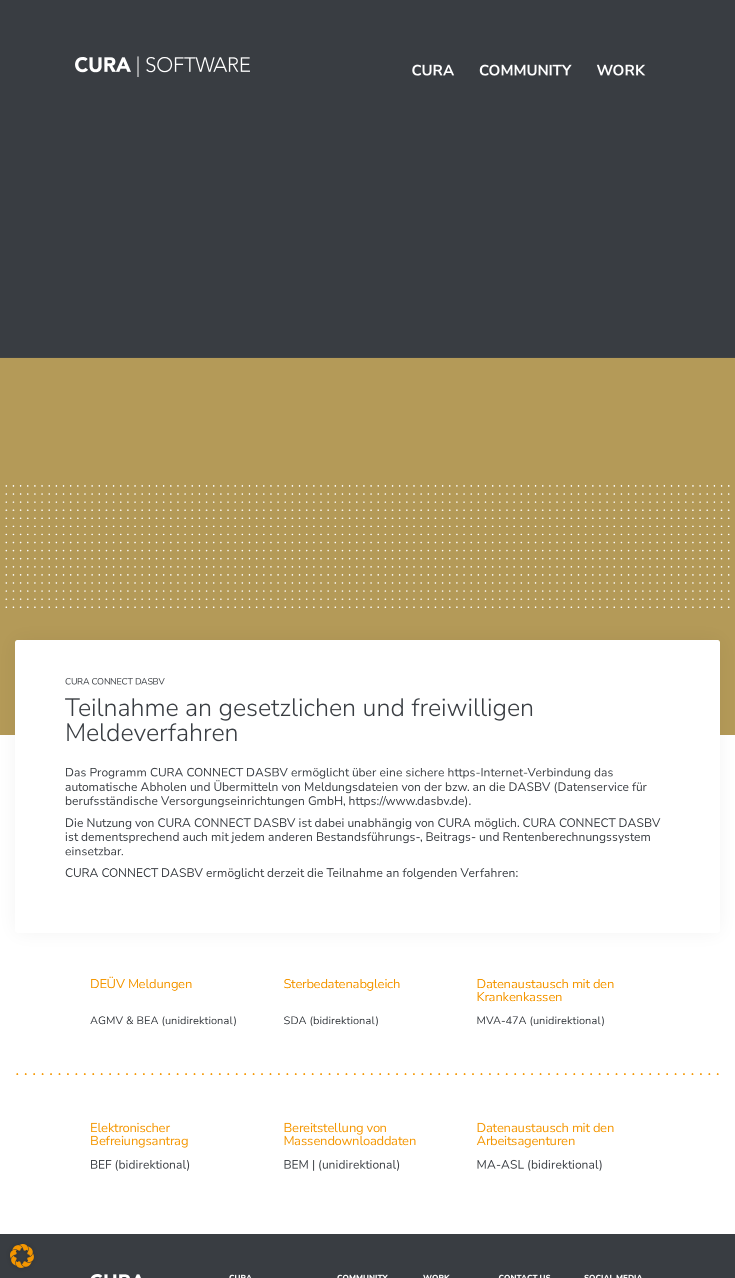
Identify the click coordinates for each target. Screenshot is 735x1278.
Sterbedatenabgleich (342, 984)
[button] (22, 1256)
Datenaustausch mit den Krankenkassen (545, 990)
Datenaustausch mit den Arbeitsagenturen (545, 1134)
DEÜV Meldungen (141, 984)
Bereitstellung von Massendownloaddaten (350, 1134)
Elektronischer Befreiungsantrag (139, 1134)
